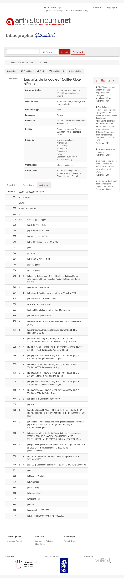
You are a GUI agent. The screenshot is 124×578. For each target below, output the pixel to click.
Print (42, 71)
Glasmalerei (62, 151)
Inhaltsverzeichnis (64, 164)
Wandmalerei (62, 148)
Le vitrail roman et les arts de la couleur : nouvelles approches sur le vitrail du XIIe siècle (106, 166)
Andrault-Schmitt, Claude (68, 101)
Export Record (57, 71)
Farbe (59, 153)
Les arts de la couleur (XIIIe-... (23, 62)
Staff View (43, 185)
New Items (40, 543)
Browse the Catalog (44, 541)
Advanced (78, 52)
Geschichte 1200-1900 (67, 156)
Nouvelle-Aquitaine (65, 140)
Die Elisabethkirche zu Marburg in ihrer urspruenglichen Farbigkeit (105, 91)
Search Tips (69, 541)
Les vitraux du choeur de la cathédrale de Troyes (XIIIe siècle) (106, 183)
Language (110, 7)
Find (65, 52)
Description (12, 185)
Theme (96, 7)
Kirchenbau (62, 142)
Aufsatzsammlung (64, 159)
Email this (28, 71)
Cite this (12, 71)
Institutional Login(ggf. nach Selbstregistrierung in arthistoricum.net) (66, 9)
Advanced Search (14, 541)
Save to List (76, 71)
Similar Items (28, 185)
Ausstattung (62, 145)
